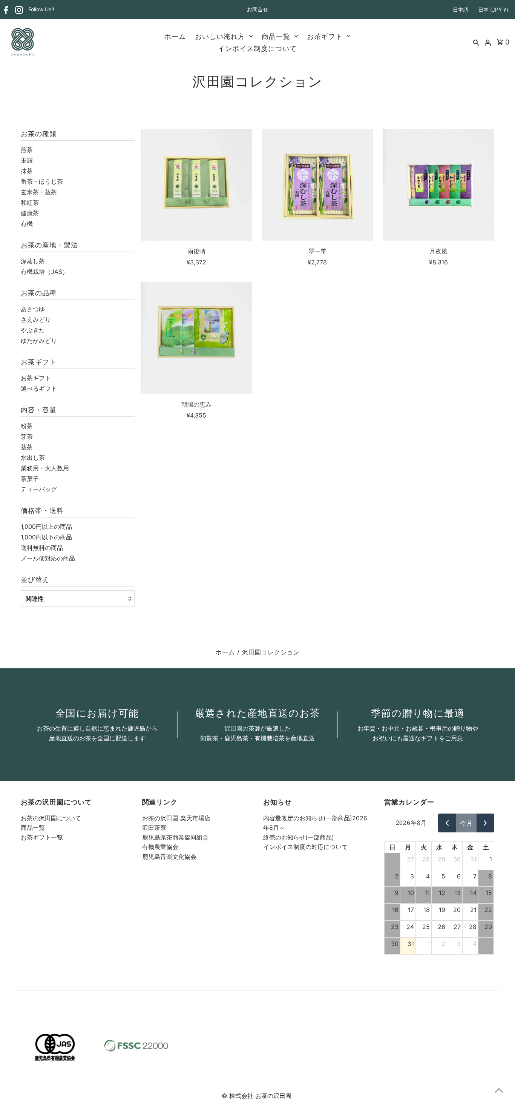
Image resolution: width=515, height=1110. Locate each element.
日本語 (461, 9)
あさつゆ (33, 309)
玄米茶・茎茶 (39, 192)
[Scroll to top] (498, 1090)
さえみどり (36, 319)
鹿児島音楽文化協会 (169, 856)
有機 (27, 223)
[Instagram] (18, 10)
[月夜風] (438, 185)
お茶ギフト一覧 (42, 837)
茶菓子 (30, 478)
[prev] (447, 823)
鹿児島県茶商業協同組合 (175, 837)
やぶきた (33, 330)
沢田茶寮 (154, 827)
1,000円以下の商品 (46, 537)
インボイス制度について (257, 48)
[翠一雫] (317, 185)
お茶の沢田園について (51, 818)
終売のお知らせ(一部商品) (298, 837)
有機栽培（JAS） (44, 271)
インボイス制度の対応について (305, 847)
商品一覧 (276, 36)
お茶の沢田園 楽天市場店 (176, 818)
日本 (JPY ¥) (493, 9)
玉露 (27, 160)
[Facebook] (5, 10)
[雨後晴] (196, 185)
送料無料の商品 (42, 547)
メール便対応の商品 (48, 558)
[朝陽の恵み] (196, 338)
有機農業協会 (160, 847)
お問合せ (257, 9)
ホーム (175, 36)
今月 (466, 823)
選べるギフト (39, 388)
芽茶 (27, 436)
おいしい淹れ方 (220, 36)
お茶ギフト (325, 36)
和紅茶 (30, 202)
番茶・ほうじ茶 (42, 181)
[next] (485, 823)
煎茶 (27, 150)
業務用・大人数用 (45, 468)
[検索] (476, 42)
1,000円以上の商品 (46, 526)
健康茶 (30, 213)
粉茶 (27, 426)
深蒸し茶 (33, 261)
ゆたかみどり (39, 340)
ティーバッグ (39, 489)
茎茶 (27, 447)
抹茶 (27, 171)
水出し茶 (33, 457)
